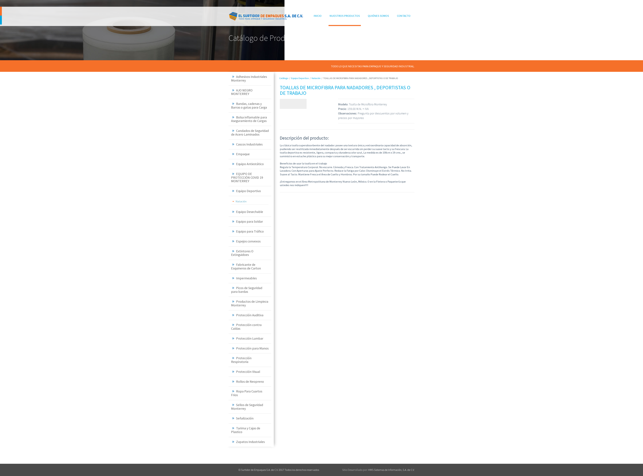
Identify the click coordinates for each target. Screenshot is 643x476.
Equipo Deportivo (248, 191)
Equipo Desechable (249, 212)
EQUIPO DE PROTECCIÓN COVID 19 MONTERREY (247, 177)
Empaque (243, 154)
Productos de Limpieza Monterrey (249, 303)
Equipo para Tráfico (250, 231)
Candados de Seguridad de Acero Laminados (250, 132)
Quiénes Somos (378, 16)
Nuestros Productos (345, 16)
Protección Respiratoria (241, 360)
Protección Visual (248, 372)
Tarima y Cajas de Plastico (245, 430)
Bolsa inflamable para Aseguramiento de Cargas (249, 119)
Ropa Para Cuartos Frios (246, 393)
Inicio (318, 16)
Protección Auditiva (249, 315)
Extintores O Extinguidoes (242, 253)
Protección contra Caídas (246, 327)
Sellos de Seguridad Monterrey (247, 407)
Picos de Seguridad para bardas (246, 290)
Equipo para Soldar (249, 221)
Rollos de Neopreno (250, 382)
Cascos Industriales (249, 144)
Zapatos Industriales (250, 442)
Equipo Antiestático (250, 164)
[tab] (250, 79)
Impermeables (246, 278)
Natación (241, 201)
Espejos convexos (248, 241)
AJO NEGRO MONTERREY (242, 92)
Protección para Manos (252, 348)
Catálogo (283, 78)
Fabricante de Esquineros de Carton (246, 266)
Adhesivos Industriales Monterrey (249, 78)
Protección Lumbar (249, 338)
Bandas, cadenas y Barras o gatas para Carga (249, 105)
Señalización (245, 418)
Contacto (403, 16)
